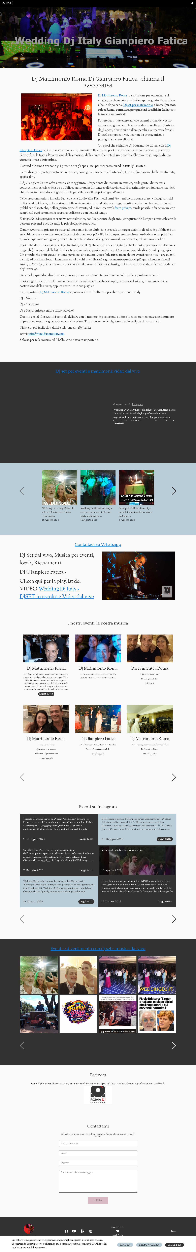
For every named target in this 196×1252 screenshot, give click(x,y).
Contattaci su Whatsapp (98, 544)
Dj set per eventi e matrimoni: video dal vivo (98, 371)
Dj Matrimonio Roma (112, 95)
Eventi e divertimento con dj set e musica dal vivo (98, 948)
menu (8, 3)
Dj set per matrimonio (138, 105)
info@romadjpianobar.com (46, 334)
